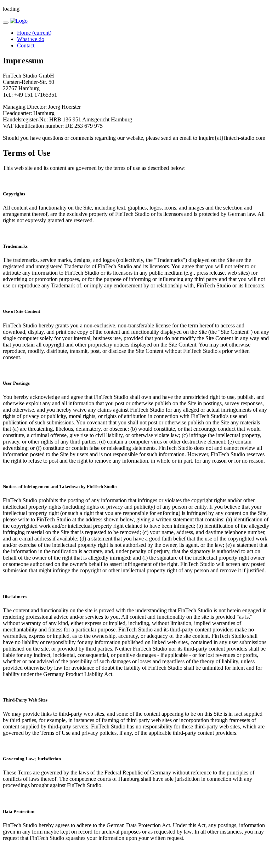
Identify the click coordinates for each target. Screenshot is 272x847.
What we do (30, 39)
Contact (25, 45)
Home (34, 33)
